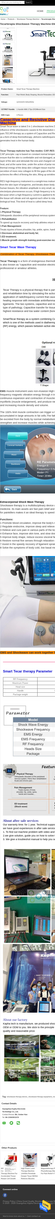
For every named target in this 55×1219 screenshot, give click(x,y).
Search (28, 2)
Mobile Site (7, 1210)
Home (40, 11)
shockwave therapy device (17, 1097)
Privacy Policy (9, 1201)
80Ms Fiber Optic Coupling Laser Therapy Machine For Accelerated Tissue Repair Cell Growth (9, 1173)
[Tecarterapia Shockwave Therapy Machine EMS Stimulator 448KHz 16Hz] (7, 47)
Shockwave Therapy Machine (28, 19)
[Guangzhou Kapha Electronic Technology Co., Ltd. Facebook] (5, 1195)
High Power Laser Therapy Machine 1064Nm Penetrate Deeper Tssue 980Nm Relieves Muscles (29, 1173)
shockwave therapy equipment (40, 1097)
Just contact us (33, 1216)
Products (11, 19)
